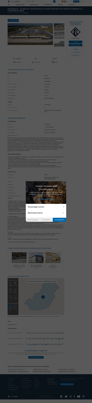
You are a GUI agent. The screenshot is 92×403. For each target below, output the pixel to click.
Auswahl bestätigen (32, 219)
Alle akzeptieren (59, 219)
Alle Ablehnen (46, 219)
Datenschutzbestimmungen (46, 199)
